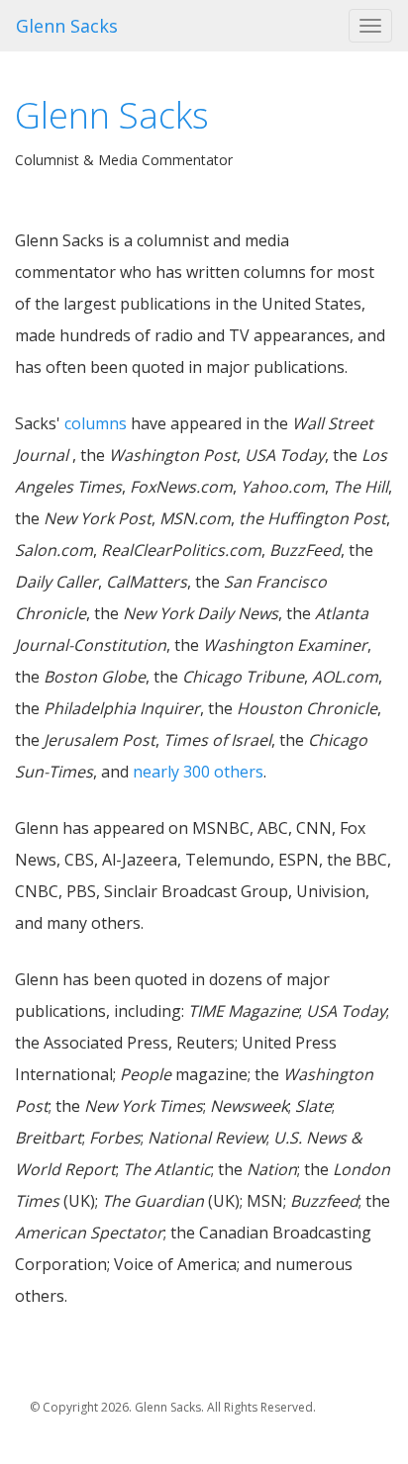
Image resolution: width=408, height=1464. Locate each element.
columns (95, 423)
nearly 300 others (198, 771)
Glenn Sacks (67, 26)
